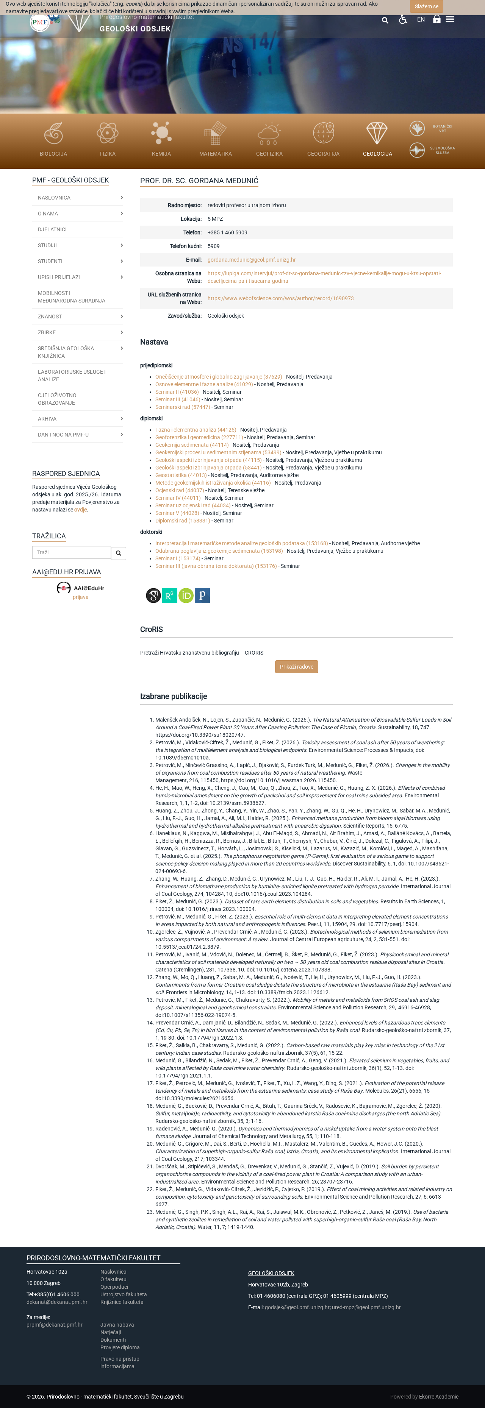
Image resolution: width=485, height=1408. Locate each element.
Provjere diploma (120, 1347)
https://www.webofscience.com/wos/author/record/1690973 (281, 298)
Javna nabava (117, 1325)
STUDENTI (50, 261)
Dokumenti (113, 1340)
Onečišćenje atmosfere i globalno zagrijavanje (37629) (218, 377)
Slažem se (426, 6)
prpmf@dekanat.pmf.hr (55, 1325)
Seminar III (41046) (177, 399)
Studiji (47, 245)
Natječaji (110, 1332)
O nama (48, 213)
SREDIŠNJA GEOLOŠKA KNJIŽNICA (66, 352)
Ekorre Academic (438, 1397)
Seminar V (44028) (177, 513)
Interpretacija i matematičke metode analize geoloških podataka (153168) (241, 543)
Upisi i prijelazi (59, 277)
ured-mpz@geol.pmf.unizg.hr (366, 1307)
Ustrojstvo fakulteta (123, 1294)
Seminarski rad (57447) (182, 407)
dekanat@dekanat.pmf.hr (57, 1302)
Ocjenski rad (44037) (179, 490)
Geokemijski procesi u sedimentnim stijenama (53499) (218, 452)
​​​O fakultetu (113, 1279)
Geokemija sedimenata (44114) (192, 445)
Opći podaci (114, 1287)
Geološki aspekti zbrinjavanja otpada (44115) (208, 460)
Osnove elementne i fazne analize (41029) (204, 384)
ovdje (80, 510)
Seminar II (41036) (177, 392)
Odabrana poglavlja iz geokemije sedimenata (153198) (219, 551)
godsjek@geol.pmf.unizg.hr (297, 1307)
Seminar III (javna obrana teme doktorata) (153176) (216, 566)
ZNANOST (50, 316)
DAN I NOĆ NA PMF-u (63, 435)
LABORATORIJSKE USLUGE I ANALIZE (72, 375)
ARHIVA (47, 419)
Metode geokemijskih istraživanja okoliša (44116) (213, 483)
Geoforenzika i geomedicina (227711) (199, 437)
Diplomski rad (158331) (182, 521)
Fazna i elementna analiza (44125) (195, 430)
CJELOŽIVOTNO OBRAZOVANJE (57, 399)
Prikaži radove (296, 667)
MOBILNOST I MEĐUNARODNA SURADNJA (71, 297)
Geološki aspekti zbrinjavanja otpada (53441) (208, 468)
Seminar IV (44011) (178, 498)
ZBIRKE (47, 332)
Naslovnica (54, 198)
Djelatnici (52, 229)
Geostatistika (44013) (181, 475)
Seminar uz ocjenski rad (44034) (193, 505)
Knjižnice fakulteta (122, 1302)
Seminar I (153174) (177, 558)
